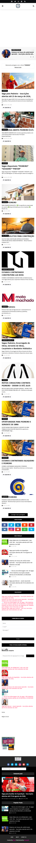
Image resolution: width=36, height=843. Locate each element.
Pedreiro (11, 307)
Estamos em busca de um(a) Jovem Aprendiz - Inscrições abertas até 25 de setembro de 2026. (23, 53)
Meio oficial (5, 235)
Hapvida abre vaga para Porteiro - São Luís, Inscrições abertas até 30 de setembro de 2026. (17, 609)
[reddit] (25, 525)
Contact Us (23, 837)
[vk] (5, 529)
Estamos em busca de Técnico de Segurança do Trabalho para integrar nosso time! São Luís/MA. (17, 606)
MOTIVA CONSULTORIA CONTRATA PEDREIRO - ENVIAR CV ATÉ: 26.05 (16, 384)
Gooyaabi (26, 840)
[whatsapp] (25, 529)
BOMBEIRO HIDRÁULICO (7, 269)
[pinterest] (22, 1)
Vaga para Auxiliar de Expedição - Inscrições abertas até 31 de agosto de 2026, (20, 552)
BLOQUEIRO (5, 457)
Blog (14, 840)
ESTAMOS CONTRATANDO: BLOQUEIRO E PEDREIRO (18, 462)
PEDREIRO (4, 90)
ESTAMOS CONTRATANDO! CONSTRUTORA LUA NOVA (13, 273)
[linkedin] (18, 525)
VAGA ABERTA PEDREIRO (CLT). (21, 130)
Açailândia (5, 496)
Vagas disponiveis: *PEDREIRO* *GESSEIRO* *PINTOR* (15, 167)
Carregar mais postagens (18, 514)
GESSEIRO (4, 163)
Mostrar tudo (18, 67)
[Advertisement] (18, 28)
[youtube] (18, 529)
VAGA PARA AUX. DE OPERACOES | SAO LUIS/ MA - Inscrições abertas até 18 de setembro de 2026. (20, 542)
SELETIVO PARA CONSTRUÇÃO (21, 236)
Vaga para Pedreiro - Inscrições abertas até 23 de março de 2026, (16, 95)
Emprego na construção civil (10, 798)
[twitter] (15, 1)
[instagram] (18, 1)
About (17, 837)
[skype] (24, 1)
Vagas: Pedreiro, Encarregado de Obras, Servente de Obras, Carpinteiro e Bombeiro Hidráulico (17, 346)
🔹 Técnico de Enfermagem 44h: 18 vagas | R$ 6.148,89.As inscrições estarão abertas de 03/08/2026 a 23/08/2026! (21, 573)
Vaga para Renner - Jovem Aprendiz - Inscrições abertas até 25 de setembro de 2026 (21, 583)
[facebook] (12, 1)
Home (3, 712)
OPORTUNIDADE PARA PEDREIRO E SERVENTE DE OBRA (16, 423)
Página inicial (5, 716)
